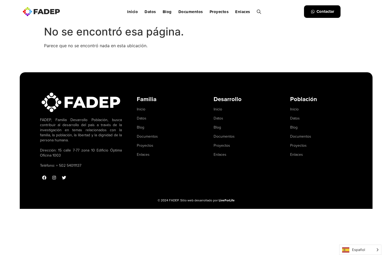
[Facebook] (44, 177)
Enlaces (242, 12)
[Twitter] (64, 177)
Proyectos (219, 12)
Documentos (190, 12)
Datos (150, 12)
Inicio (132, 12)
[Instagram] (54, 177)
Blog (167, 12)
